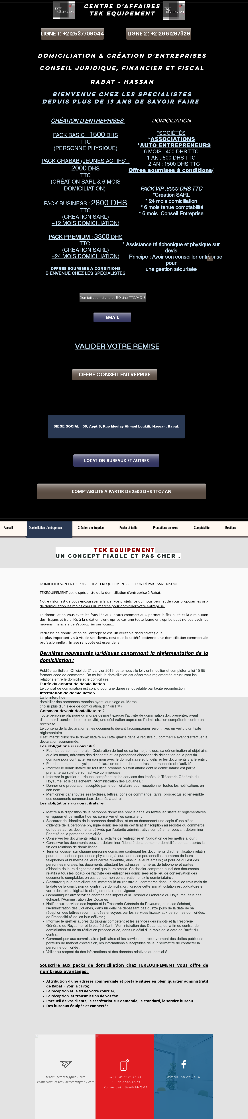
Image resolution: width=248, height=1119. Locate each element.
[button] (112, 297)
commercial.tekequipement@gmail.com (65, 1082)
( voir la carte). (77, 986)
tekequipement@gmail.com (66, 1077)
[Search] (209, 257)
